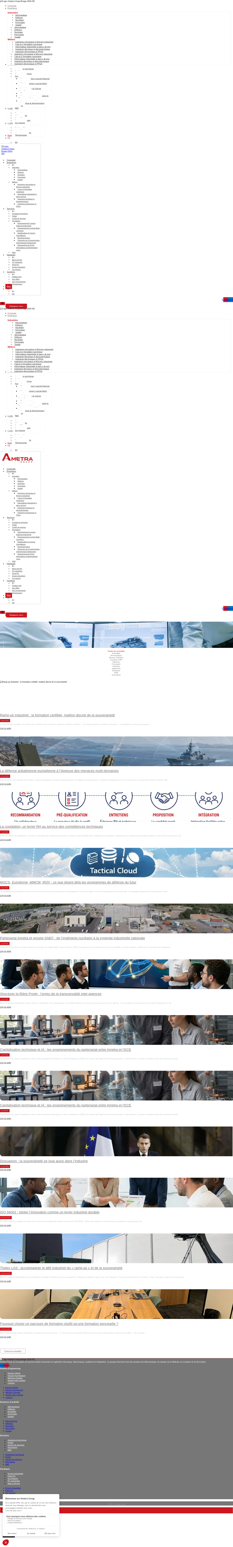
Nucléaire (21, 175)
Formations (16, 221)
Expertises (11, 162)
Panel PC (15, 265)
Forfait (14, 216)
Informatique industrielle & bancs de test (26, 195)
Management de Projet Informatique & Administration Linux (27, 247)
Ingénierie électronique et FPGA (28, 64)
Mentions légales (15, 1378)
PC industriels (17, 262)
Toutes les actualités (12, 1351)
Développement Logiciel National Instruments (25, 225)
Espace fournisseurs (16, 1375)
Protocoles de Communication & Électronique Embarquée (28, 242)
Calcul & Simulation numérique (24, 190)
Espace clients (14, 1373)
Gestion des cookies (16, 1380)
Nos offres (16, 279)
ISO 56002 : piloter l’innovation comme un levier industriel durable (50, 1212)
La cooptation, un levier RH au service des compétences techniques (51, 826)
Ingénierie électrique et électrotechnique (25, 200)
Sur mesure (13, 1478)
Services (11, 209)
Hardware (11, 255)
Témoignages (17, 284)
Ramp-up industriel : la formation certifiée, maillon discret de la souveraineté (57, 715)
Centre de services (19, 219)
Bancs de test (17, 260)
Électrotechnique (24, 238)
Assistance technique (20, 214)
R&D (9, 1450)
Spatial (17, 37)
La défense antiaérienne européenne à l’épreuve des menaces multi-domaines (59, 771)
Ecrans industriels (18, 267)
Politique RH (16, 277)
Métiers (15, 182)
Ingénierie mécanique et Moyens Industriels (25, 186)
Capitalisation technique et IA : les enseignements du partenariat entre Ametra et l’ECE (65, 1049)
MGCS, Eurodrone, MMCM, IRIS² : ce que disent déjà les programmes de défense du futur (68, 882)
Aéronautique (23, 170)
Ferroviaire (21, 177)
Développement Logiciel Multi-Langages (28, 229)
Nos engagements (19, 282)
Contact (11, 1383)
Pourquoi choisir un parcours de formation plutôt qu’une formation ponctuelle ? (59, 1324)
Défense (21, 172)
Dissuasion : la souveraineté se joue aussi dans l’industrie (44, 1161)
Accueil (119, 642)
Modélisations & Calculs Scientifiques (25, 234)
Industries (15, 168)
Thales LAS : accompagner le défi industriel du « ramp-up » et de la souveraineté (61, 1268)
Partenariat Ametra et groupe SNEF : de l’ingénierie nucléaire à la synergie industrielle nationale (72, 938)
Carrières (11, 272)
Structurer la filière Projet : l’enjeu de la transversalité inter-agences (51, 994)
